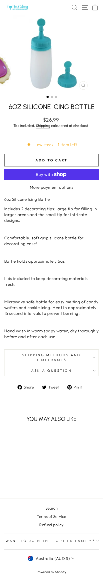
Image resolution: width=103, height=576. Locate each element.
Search (52, 508)
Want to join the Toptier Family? (50, 541)
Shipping (43, 125)
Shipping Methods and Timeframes (51, 357)
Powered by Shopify (51, 572)
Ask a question (51, 370)
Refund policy (51, 524)
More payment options (51, 187)
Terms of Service (51, 516)
